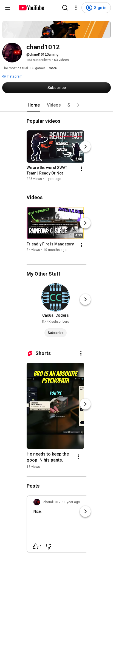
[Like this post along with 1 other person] (35, 546)
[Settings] (76, 7)
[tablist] (56, 105)
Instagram (14, 76)
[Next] (85, 146)
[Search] (65, 7)
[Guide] (7, 7)
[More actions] (81, 168)
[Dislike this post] (48, 546)
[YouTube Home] (31, 7)
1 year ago (72, 502)
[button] (78, 105)
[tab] (33, 105)
